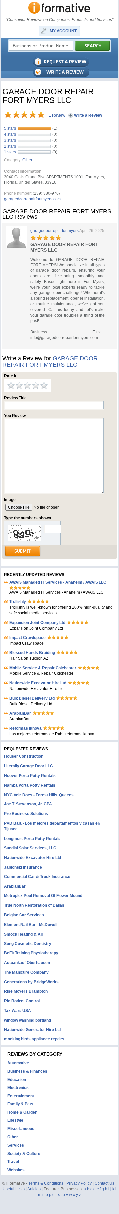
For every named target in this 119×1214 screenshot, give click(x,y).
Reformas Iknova (25, 728)
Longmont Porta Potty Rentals (32, 838)
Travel (13, 1161)
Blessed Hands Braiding (32, 652)
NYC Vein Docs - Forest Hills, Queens (39, 795)
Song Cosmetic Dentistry (27, 943)
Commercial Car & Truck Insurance (37, 876)
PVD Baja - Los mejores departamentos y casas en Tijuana (52, 826)
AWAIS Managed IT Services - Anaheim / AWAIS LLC (57, 582)
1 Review (57, 115)
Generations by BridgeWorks (31, 982)
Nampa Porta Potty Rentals (29, 785)
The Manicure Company (26, 972)
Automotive (18, 1063)
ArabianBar (20, 713)
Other (27, 160)
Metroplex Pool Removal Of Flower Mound (43, 895)
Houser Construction (23, 756)
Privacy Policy (79, 1183)
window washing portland (27, 1020)
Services (15, 1145)
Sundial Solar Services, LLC (30, 848)
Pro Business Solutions (26, 813)
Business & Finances (27, 1071)
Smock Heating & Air (23, 934)
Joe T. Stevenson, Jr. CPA (28, 804)
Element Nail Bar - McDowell (30, 924)
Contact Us (104, 1183)
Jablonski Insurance (23, 867)
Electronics (18, 1087)
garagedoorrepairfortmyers (54, 230)
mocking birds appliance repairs (34, 1039)
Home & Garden (22, 1112)
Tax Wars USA (17, 1010)
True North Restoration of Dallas (34, 905)
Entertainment (20, 1096)
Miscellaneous (20, 1128)
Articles (34, 1189)
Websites (16, 1170)
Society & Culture (23, 1153)
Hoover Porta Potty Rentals (30, 775)
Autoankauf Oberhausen (27, 962)
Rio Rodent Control (22, 1001)
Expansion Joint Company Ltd (37, 622)
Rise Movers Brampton (26, 991)
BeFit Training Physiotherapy (31, 953)
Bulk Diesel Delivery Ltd (32, 698)
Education (16, 1079)
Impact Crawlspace (27, 637)
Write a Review (88, 115)
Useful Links (14, 1189)
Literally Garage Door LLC (28, 766)
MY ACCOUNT (63, 31)
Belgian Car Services (24, 915)
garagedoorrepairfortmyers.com (32, 199)
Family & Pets (20, 1104)
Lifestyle (15, 1120)
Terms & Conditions (45, 1183)
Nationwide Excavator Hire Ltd (37, 683)
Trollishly (17, 601)
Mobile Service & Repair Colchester (42, 668)
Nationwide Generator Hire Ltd (32, 1029)
